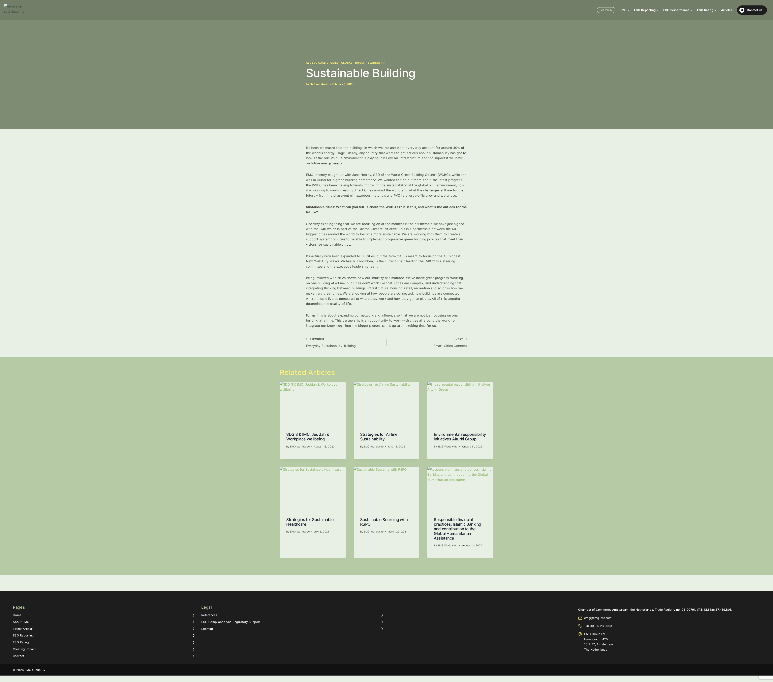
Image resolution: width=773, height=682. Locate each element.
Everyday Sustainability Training (331, 343)
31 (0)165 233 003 (599, 626)
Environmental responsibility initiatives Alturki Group (460, 436)
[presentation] (313, 404)
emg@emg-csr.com (598, 618)
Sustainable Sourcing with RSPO (384, 522)
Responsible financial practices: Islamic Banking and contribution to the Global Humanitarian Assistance (457, 529)
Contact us (754, 10)
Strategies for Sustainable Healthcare (310, 522)
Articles (727, 10)
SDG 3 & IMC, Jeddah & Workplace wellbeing (307, 436)
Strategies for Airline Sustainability (379, 436)
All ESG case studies (322, 62)
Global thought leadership (363, 62)
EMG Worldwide (319, 84)
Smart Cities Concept (450, 343)
